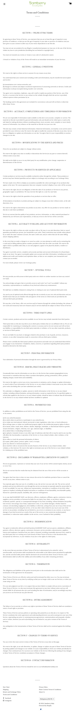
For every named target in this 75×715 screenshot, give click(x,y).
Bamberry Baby (49, 703)
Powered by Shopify (45, 705)
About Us (42, 692)
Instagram (8, 700)
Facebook (8, 698)
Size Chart (6, 687)
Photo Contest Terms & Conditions (50, 689)
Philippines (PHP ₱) (46, 699)
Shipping (5, 689)
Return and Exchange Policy (12, 692)
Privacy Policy (43, 687)
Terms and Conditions (10, 694)
